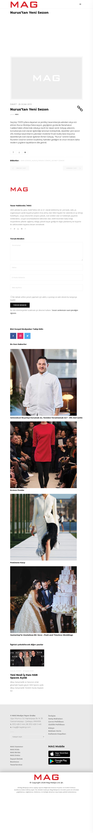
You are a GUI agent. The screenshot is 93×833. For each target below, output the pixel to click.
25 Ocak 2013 (25, 104)
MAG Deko (15, 755)
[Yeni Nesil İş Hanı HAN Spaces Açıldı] (27, 658)
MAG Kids (14, 749)
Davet (13, 104)
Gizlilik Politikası (56, 724)
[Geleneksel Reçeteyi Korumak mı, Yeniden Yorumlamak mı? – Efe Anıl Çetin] (43, 382)
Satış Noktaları (55, 719)
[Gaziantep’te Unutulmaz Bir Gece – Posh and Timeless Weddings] (43, 599)
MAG (17, 114)
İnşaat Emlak (16, 759)
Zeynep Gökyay (58, 160)
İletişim (52, 716)
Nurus (35, 160)
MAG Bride (15, 752)
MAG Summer (16, 747)
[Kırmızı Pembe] (43, 454)
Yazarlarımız (16, 765)
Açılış (12, 671)
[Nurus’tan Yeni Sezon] (46, 189)
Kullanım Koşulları (57, 734)
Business (14, 762)
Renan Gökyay (44, 160)
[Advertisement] (46, 34)
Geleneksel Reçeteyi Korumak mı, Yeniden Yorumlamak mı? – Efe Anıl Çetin (46, 418)
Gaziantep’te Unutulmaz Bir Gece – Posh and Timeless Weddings (41, 635)
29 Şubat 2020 (28, 671)
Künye (51, 728)
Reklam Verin (54, 731)
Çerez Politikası (56, 722)
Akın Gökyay (26, 160)
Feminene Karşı (17, 563)
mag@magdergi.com (21, 727)
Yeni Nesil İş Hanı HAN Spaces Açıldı (24, 676)
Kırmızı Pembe (17, 490)
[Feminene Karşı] (43, 527)
